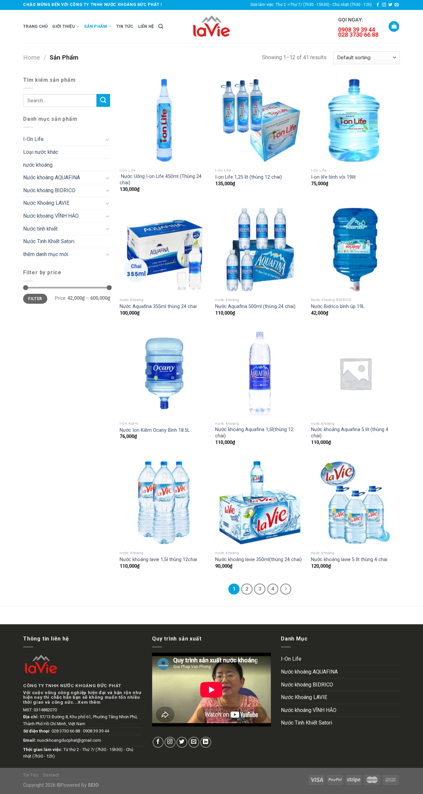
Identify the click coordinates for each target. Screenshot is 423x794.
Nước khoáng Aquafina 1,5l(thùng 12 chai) (254, 433)
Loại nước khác (40, 152)
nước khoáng (38, 165)
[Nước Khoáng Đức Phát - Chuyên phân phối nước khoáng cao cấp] (211, 26)
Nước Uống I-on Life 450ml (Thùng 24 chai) (161, 180)
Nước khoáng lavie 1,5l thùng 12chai (158, 559)
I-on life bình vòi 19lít (333, 177)
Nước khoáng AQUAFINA (51, 177)
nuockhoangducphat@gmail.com (69, 740)
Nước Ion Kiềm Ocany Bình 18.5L (155, 430)
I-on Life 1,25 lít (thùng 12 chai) (248, 177)
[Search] (160, 26)
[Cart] (394, 26)
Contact (51, 775)
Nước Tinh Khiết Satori (48, 241)
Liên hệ (146, 26)
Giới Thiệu (63, 26)
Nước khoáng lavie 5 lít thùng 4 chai (349, 559)
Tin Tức (125, 26)
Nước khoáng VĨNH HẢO (51, 216)
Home (31, 57)
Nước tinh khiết (40, 229)
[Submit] (103, 100)
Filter (35, 298)
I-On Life (33, 139)
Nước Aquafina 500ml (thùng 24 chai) (255, 306)
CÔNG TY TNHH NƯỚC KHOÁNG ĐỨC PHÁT (72, 685)
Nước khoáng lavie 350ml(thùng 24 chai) (258, 559)
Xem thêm (89, 702)
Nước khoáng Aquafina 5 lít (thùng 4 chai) (349, 433)
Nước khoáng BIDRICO (49, 190)
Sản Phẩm (95, 26)
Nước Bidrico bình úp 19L (338, 306)
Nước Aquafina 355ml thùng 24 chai (158, 306)
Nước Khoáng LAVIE (46, 203)
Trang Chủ (35, 26)
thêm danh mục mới (45, 254)
